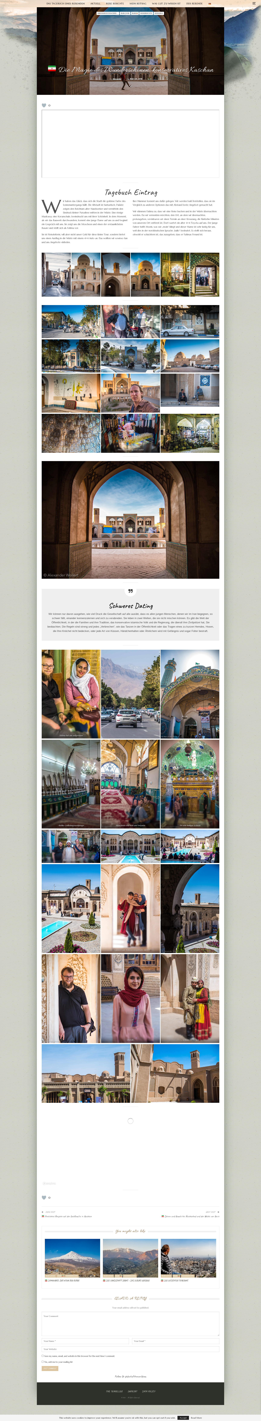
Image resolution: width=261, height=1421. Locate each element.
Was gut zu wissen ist (166, 3)
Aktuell (95, 3)
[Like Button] (44, 105)
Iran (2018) (125, 13)
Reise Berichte (115, 3)
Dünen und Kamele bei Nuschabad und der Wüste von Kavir (191, 1216)
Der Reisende (194, 3)
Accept (183, 1417)
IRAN (134, 13)
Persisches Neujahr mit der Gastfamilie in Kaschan (68, 1216)
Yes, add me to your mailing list (58, 1362)
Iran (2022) (50, 1276)
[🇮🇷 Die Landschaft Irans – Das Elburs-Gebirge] (130, 1258)
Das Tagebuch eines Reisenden (66, 3)
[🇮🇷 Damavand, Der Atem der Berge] (72, 1258)
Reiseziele (159, 13)
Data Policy (148, 1391)
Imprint (132, 1391)
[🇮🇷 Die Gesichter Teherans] (188, 1258)
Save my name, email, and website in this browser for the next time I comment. (79, 1356)
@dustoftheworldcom (135, 1376)
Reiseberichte (146, 13)
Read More (196, 1418)
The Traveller (114, 1391)
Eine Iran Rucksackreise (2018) (108, 13)
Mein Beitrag (138, 3)
